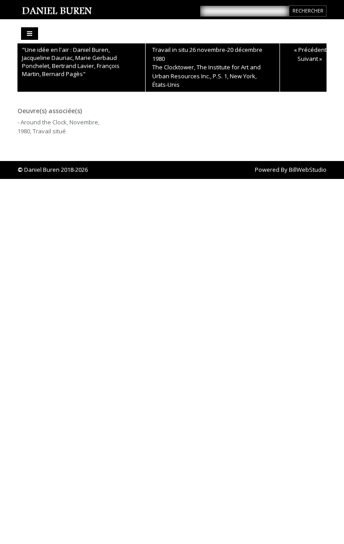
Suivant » (309, 59)
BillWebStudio (308, 170)
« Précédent (310, 50)
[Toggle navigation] (29, 33)
